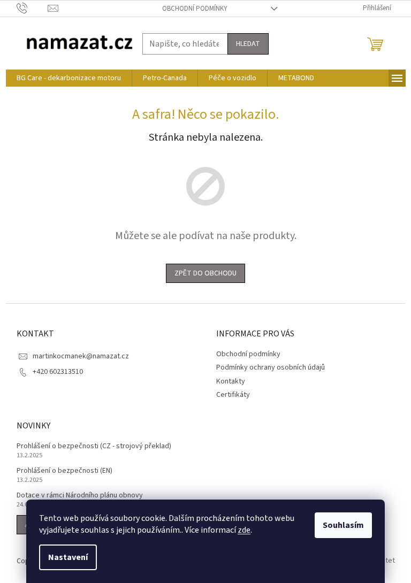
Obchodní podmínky (194, 8)
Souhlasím (343, 525)
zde (244, 530)
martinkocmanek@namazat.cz (81, 356)
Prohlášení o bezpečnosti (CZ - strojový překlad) (94, 446)
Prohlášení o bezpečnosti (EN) (64, 471)
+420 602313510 (58, 371)
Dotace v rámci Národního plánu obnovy (80, 495)
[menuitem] (69, 78)
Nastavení (68, 557)
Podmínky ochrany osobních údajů (270, 367)
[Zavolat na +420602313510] (32, 8)
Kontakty (230, 381)
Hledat (248, 44)
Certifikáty (233, 394)
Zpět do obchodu (205, 273)
